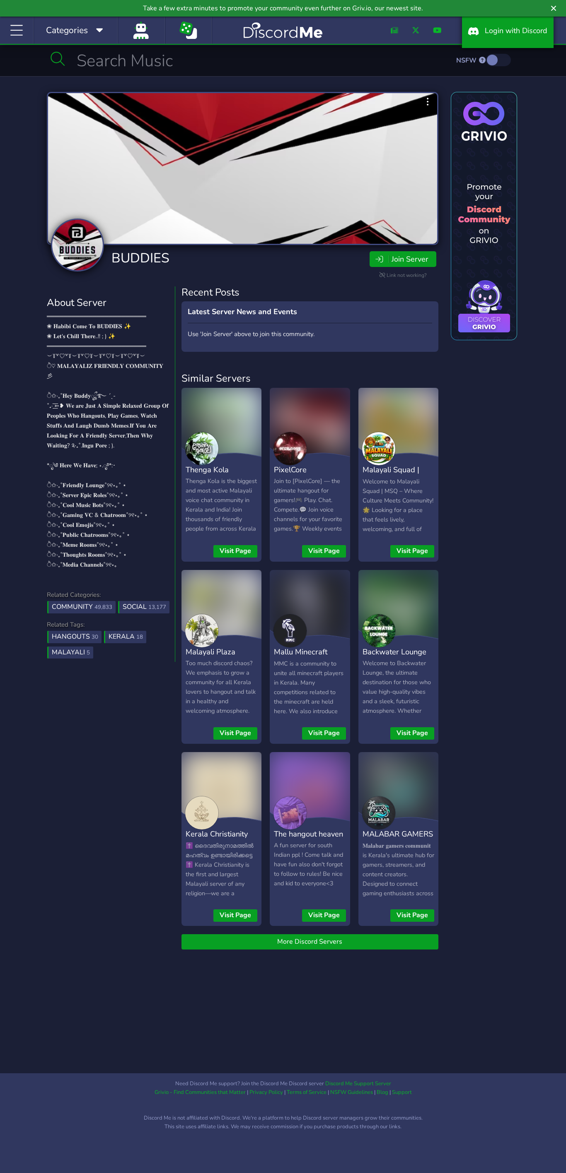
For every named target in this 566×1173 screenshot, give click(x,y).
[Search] (58, 59)
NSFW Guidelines (351, 1092)
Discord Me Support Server (358, 1083)
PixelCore (290, 469)
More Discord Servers (309, 941)
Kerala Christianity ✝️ (217, 840)
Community (82, 606)
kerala (126, 636)
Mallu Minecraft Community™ (300, 658)
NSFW (467, 60)
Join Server (410, 259)
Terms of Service (307, 1092)
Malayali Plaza (210, 652)
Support (402, 1092)
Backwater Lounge (394, 652)
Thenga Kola (207, 469)
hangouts (75, 636)
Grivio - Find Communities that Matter (200, 1092)
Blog (382, 1092)
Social (144, 606)
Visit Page (235, 550)
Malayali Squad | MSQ (391, 475)
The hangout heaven (308, 834)
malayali (71, 652)
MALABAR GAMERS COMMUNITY (398, 840)
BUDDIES (140, 258)
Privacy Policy (266, 1092)
